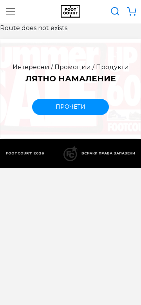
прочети (70, 106)
